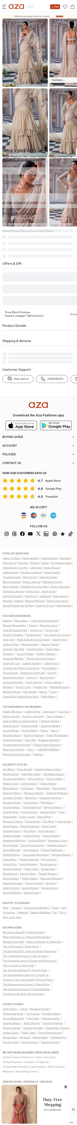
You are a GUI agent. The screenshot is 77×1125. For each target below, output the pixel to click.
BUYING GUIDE (12, 437)
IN (73, 1109)
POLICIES (9, 454)
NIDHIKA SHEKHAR (18, 151)
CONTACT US (11, 463)
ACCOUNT (9, 445)
